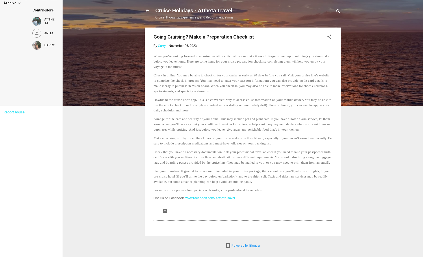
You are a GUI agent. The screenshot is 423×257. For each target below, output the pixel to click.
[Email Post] (165, 212)
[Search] (338, 12)
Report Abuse (14, 112)
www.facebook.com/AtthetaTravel (210, 198)
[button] (329, 37)
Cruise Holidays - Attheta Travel (193, 10)
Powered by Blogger (245, 246)
